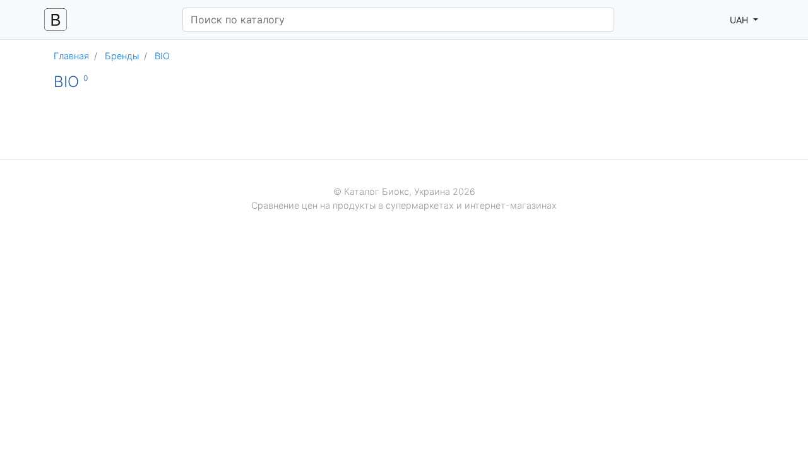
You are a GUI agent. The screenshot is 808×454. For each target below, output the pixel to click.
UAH (740, 20)
